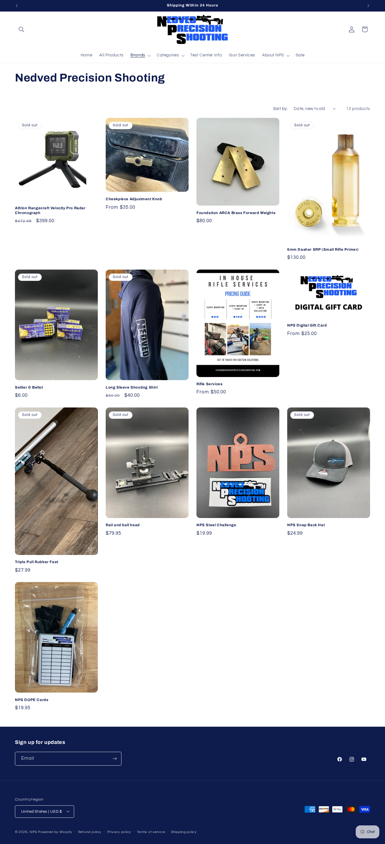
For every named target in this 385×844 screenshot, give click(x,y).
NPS (33, 831)
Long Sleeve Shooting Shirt (132, 387)
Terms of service (151, 832)
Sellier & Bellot (29, 387)
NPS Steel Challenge (216, 525)
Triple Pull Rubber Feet (36, 562)
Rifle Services (209, 384)
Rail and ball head (123, 525)
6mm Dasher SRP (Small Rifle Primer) (323, 250)
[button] (21, 29)
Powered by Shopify (55, 831)
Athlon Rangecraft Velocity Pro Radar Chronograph (50, 210)
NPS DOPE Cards (31, 700)
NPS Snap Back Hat (306, 525)
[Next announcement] (368, 5)
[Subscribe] (114, 758)
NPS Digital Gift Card (307, 325)
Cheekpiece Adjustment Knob (134, 199)
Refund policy (90, 832)
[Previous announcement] (16, 5)
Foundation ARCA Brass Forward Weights (235, 213)
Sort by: (280, 109)
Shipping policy (184, 832)
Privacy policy (119, 832)
